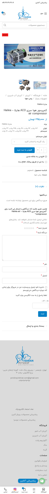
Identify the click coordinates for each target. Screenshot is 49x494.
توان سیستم (41, 136)
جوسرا (16, 420)
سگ (45, 445)
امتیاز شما (42, 228)
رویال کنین (16, 414)
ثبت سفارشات (41, 470)
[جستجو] (5, 25)
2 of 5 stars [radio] (31, 228)
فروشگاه (36, 95)
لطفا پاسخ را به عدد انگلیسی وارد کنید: (31, 295)
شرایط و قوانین (41, 461)
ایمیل (44, 275)
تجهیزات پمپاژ (41, 98)
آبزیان (27, 95)
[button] (44, 53)
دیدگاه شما (41, 232)
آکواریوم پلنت (41, 440)
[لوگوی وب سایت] (24, 13)
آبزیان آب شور (41, 431)
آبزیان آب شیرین (14, 95)
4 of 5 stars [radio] (27, 228)
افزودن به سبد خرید (24, 150)
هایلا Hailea (42, 104)
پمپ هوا (28, 98)
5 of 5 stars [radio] (25, 228)
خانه (45, 95)
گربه (45, 450)
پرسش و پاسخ (41, 465)
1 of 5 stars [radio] (33, 228)
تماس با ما (42, 475)
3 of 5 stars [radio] (29, 228)
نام (45, 264)
